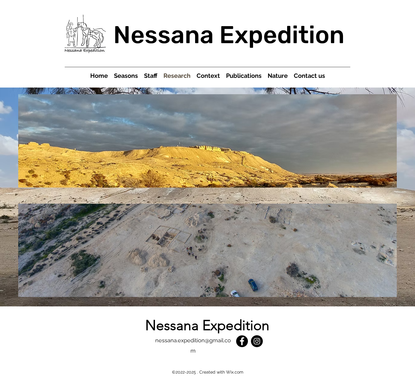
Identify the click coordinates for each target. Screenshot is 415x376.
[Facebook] (242, 341)
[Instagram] (257, 341)
